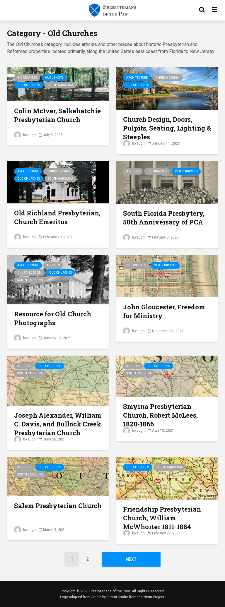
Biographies (27, 77)
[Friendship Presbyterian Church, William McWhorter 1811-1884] (167, 478)
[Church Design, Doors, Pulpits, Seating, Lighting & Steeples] (167, 88)
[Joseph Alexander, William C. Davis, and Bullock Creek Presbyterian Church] (58, 380)
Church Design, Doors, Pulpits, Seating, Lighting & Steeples (167, 128)
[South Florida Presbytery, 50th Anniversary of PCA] (167, 182)
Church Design (168, 77)
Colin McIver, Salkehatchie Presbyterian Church (57, 115)
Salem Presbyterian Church (58, 505)
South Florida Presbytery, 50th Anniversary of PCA (163, 217)
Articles (132, 171)
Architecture (137, 77)
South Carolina (60, 85)
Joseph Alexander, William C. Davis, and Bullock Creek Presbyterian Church (57, 424)
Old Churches (28, 85)
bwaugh (29, 135)
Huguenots (54, 77)
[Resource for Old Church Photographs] (58, 279)
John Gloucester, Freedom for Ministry (164, 311)
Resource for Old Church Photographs (52, 318)
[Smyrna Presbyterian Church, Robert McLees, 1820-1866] (167, 376)
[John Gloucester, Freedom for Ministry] (167, 276)
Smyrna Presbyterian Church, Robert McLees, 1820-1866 (160, 415)
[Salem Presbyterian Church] (58, 476)
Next (131, 559)
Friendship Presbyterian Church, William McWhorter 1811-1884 (162, 518)
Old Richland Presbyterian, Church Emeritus (57, 217)
